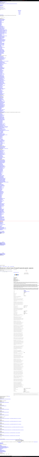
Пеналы (1, 21)
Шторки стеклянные (2, 50)
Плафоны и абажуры (2, 117)
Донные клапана (1, 70)
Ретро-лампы (1, 164)
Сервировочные (1, 199)
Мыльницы (1, 38)
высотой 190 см (1, 439)
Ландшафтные (1, 155)
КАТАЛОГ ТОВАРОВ (2, 265)
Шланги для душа (2, 82)
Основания (1, 189)
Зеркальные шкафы (2, 20)
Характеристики (15, 277)
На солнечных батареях (2, 157)
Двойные (1, 69)
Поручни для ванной (2, 41)
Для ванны (1, 72)
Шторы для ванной (2, 45)
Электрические (1, 96)
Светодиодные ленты (2, 165)
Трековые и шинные (2, 124)
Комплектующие (2, 26)
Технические (1, 170)
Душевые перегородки (2, 58)
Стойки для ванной (2, 43)
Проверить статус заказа (2, 450)
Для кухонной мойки (2, 74)
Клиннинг (13, 15)
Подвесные (1, 60)
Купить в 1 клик (17, 272)
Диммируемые (1, 169)
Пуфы (0, 207)
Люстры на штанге (2, 116)
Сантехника (1, 15)
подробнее (26, 0)
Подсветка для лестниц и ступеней (3, 134)
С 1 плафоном (1, 131)
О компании (1, 3)
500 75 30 (1, 5)
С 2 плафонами (1, 139)
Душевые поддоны (2, 57)
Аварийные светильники (2, 179)
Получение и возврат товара (3, 227)
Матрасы (1, 188)
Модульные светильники (2, 161)
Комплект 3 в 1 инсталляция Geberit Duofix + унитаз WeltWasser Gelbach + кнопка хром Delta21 (10, 435)
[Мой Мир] (17, 274)
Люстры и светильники (5, 15)
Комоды (1, 24)
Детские (1, 137)
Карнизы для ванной (2, 34)
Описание (15, 278)
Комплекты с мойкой (2, 100)
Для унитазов (1, 84)
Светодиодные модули (2, 152)
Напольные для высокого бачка (3, 63)
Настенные (1, 158)
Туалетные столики (2, 200)
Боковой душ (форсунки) (2, 80)
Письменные (1, 201)
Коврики (1, 35)
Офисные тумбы (1, 205)
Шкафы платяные (2, 209)
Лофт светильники (2, 127)
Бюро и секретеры (2, 213)
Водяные (1, 95)
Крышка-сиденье (2, 64)
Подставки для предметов (2, 39)
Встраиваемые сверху (2, 67)
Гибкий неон (1, 167)
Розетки (1, 172)
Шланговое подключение (2, 83)
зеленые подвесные (10, 439)
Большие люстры (2, 115)
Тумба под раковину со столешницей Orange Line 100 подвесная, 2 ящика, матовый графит (2, 254)
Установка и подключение (2, 451)
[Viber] (18, 274)
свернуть (38, 0)
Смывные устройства (2, 93)
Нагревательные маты (2, 104)
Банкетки (1, 23)
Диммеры (1, 174)
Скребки (1, 42)
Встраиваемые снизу (2, 68)
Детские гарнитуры (2, 220)
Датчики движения (2, 175)
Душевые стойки (2, 79)
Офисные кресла (1, 191)
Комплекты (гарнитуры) (2, 19)
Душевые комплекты (2, 77)
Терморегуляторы (2, 106)
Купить (14, 272)
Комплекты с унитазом (2, 85)
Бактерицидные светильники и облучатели (4, 130)
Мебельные (1, 128)
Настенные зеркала (2, 216)
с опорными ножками (19, 439)
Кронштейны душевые (2, 78)
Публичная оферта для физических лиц (4, 446)
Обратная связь (1, 229)
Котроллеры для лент (2, 153)
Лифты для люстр (2, 118)
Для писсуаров (1, 86)
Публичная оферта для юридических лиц (4, 447)
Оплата (5, 3)
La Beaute (25, 290)
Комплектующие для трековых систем (4, 126)
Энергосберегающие (2, 168)
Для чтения (1, 144)
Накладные (1, 66)
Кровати (1, 187)
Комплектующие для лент (2, 166)
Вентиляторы (1, 182)
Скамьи (1, 208)
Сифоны (1, 108)
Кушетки (1, 186)
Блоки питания (1, 150)
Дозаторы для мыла (2, 33)
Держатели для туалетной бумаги (3, 31)
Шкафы (1, 22)
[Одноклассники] (15, 274)
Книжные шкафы (2, 210)
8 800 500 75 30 (1, 443)
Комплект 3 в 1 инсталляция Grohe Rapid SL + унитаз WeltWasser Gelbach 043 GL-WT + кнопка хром (10, 418)
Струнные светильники (2, 125)
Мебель (15, 15)
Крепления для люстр (2, 119)
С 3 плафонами (1, 132)
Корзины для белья (2, 36)
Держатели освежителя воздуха (3, 32)
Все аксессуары (1, 27)
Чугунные (1, 48)
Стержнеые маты (2, 105)
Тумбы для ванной (2, 204)
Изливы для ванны (2, 75)
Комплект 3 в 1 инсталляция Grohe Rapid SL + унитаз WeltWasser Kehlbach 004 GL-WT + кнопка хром (10, 421)
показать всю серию (27, 291)
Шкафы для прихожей (2, 212)
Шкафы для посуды (2, 211)
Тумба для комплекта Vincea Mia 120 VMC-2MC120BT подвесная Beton (2, 232)
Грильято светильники (2, 180)
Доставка (4, 3)
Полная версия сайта (2, 453)
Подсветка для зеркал (2, 133)
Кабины (1, 54)
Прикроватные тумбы (2, 203)
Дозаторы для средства (2, 102)
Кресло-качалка (1, 193)
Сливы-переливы (2, 52)
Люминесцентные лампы (2, 181)
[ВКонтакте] (14, 274)
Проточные (1, 98)
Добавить (1, 401)
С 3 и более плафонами (2, 140)
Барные (1, 195)
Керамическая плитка (10, 15)
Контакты (16, 3)
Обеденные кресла (2, 192)
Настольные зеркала (2, 217)
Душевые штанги (2, 81)
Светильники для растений (3, 129)
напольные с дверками (5, 439)
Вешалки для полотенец (2, 28)
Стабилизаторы (1, 176)
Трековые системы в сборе (3, 146)
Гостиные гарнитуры (2, 219)
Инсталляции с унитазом (2, 416)
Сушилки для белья (2, 44)
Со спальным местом (2, 185)
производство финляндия (14, 439)
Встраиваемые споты (2, 141)
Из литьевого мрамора (2, 47)
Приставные (1, 61)
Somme (24, 291)
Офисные (1, 136)
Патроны (1, 171)
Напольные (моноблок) (2, 62)
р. (27, 271)
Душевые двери (1, 56)
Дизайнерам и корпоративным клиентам (10, 3)
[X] (16, 274)
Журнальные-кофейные (2, 198)
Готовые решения (2, 49)
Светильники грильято (2, 160)
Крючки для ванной (2, 37)
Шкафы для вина (2, 214)
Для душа (1, 73)
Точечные (1, 122)
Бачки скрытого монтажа (2, 88)
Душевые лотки (1, 110)
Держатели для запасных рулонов (3, 30)
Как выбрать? (1, 452)
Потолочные (1, 121)
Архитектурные (1, 156)
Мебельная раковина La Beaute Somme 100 (4, 402)
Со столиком (1, 143)
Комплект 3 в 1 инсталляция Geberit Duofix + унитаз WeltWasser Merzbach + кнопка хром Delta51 (10, 432)
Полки (0, 25)
